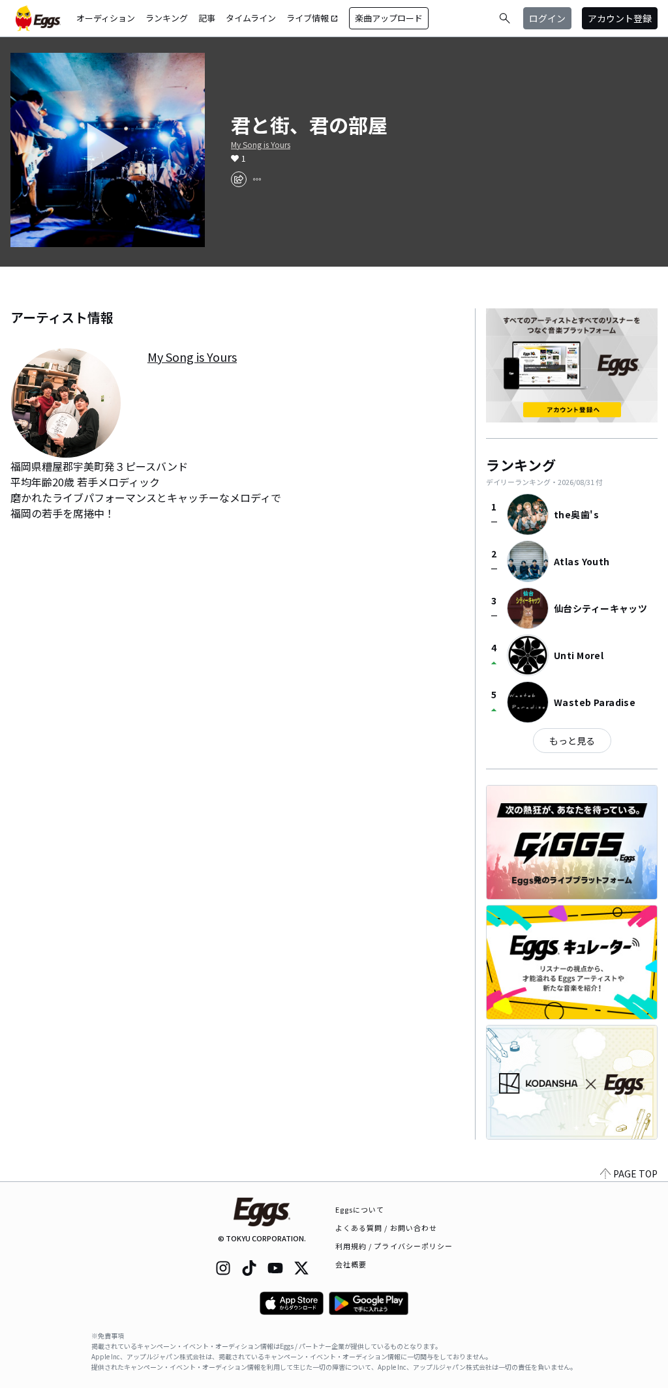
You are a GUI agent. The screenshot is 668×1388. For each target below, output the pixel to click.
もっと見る (572, 740)
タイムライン (251, 18)
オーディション (105, 18)
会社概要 (351, 1264)
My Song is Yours (260, 145)
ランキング (166, 18)
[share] (239, 179)
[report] (257, 179)
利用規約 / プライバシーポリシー (394, 1246)
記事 (206, 18)
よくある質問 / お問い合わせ (386, 1227)
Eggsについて (360, 1209)
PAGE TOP (635, 1173)
